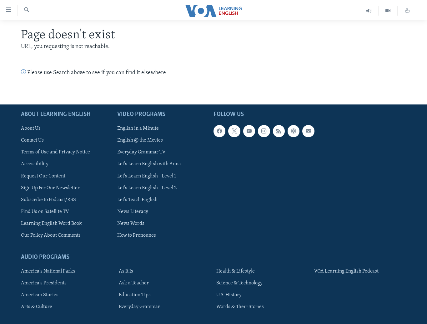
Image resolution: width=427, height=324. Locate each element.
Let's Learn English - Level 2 (147, 187)
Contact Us (32, 140)
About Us (31, 128)
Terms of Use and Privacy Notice (55, 152)
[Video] (388, 11)
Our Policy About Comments (51, 235)
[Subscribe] (308, 131)
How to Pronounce (136, 235)
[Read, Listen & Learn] (407, 11)
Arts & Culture (36, 306)
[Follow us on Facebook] (219, 131)
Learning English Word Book (51, 223)
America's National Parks (48, 271)
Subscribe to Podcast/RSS (48, 199)
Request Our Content (43, 175)
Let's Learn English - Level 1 (146, 175)
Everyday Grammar (139, 306)
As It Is (126, 271)
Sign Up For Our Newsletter (50, 187)
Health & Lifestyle (235, 271)
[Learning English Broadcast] (369, 11)
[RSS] (279, 131)
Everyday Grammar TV (141, 152)
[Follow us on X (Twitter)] (234, 131)
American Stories (39, 295)
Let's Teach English (137, 199)
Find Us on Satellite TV (45, 211)
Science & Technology (239, 283)
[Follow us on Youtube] (249, 131)
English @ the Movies (140, 140)
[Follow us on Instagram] (264, 131)
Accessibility (34, 164)
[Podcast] (293, 131)
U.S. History (229, 295)
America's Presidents (44, 283)
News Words (130, 223)
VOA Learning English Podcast (346, 271)
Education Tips (135, 295)
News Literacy (132, 211)
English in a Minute (138, 128)
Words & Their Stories (240, 306)
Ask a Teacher (134, 283)
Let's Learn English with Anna (149, 164)
